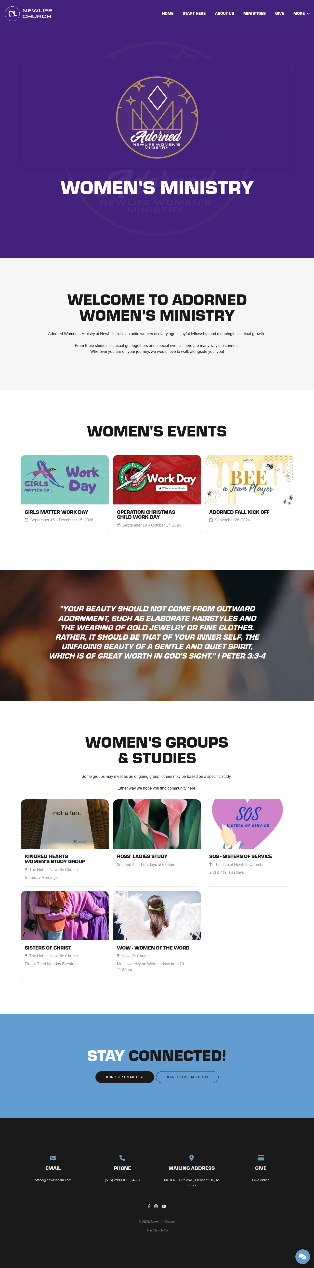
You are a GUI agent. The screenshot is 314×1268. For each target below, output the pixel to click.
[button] (65, 843)
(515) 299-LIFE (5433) (122, 1180)
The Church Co (157, 1230)
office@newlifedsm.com (53, 1180)
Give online (261, 1180)
